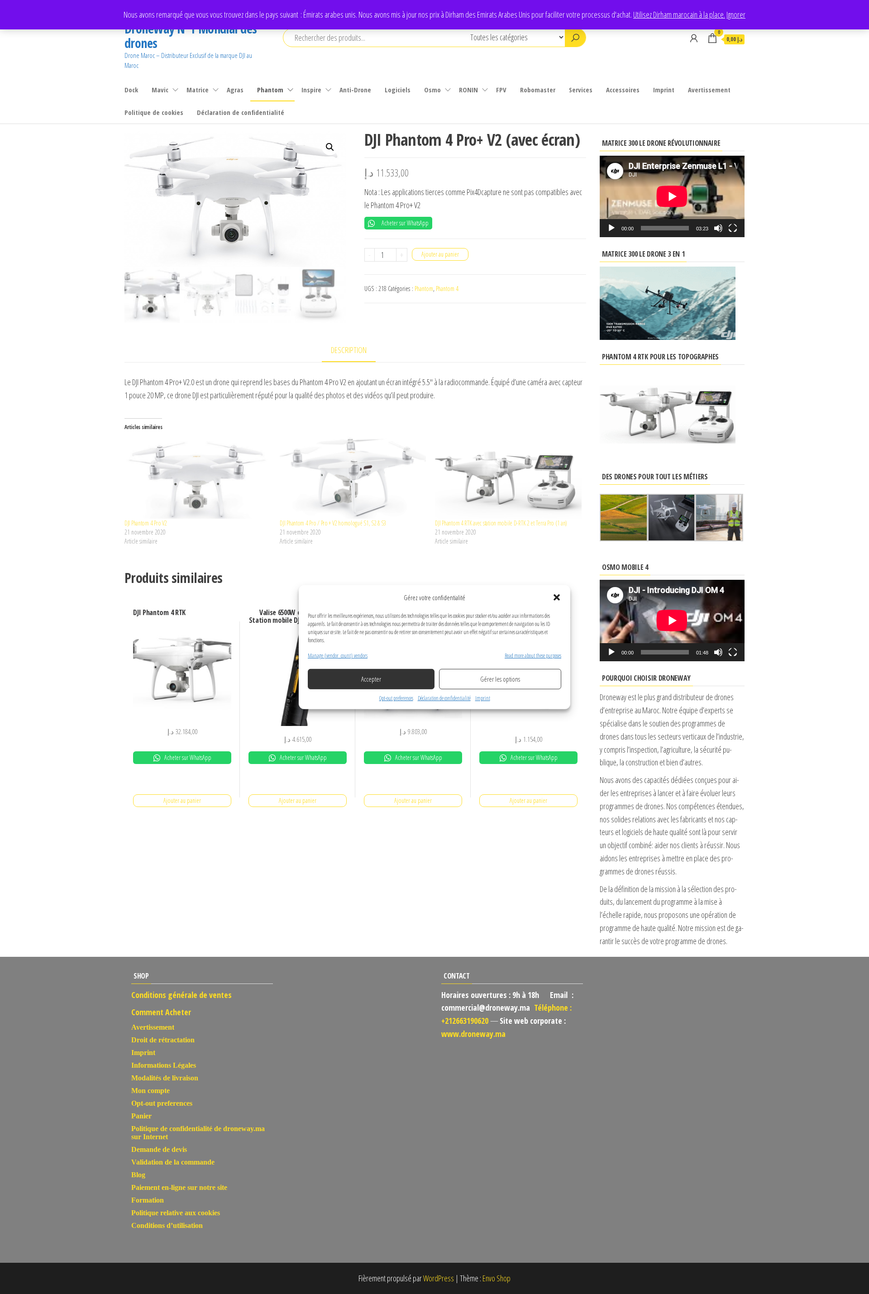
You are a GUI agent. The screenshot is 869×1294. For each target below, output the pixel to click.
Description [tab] (349, 349)
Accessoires (623, 89)
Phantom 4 (447, 288)
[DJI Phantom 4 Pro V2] (197, 477)
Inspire (311, 89)
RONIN (468, 89)
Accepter (371, 678)
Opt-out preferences (396, 698)
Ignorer (735, 14)
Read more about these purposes (533, 655)
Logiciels (398, 89)
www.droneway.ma (473, 1033)
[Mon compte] (694, 38)
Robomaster (537, 89)
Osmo (432, 89)
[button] (556, 597)
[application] (672, 196)
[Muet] (718, 228)
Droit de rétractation (163, 1040)
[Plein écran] (732, 228)
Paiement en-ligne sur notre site (179, 1187)
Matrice (197, 89)
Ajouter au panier (440, 254)
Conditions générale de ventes (181, 994)
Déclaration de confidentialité (444, 698)
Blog (138, 1175)
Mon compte (150, 1090)
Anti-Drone (355, 89)
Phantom (270, 89)
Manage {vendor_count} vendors (338, 655)
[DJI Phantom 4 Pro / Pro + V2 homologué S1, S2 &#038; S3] (353, 477)
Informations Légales (163, 1065)
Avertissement (709, 89)
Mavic (160, 89)
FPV (501, 89)
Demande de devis (159, 1149)
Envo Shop (496, 1278)
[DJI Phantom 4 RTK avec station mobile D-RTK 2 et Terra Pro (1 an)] (508, 477)
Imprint (482, 698)
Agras (235, 89)
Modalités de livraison (164, 1078)
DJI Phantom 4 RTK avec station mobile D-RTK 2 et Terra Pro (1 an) (501, 523)
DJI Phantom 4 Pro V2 (145, 523)
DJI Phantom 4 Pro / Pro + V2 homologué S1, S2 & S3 (333, 523)
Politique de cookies (153, 112)
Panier (141, 1116)
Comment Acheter (161, 1012)
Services (580, 89)
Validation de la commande (173, 1162)
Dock (131, 89)
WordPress (438, 1278)
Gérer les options (500, 678)
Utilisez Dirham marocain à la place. (679, 14)
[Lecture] (611, 228)
